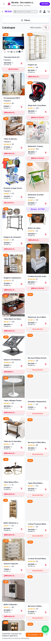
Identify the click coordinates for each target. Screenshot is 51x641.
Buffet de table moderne (34, 228)
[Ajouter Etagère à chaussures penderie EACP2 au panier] (21, 284)
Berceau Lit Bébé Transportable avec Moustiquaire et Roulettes (36, 606)
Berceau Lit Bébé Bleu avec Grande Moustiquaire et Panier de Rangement (37, 442)
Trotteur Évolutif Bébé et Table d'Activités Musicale (37, 559)
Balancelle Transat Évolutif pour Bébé (35, 146)
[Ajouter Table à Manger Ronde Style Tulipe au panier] (21, 407)
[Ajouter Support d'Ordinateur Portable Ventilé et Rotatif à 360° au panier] (21, 366)
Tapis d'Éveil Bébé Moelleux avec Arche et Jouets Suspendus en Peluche (37, 483)
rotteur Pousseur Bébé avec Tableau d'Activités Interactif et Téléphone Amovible (37, 524)
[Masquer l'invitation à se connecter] (46, 634)
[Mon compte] (44, 11)
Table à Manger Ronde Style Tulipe (12, 401)
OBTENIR (44, 4)
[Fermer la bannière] (4, 4)
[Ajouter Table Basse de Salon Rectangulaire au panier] (21, 325)
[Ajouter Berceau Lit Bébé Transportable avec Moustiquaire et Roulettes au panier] (45, 612)
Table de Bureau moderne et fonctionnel (13, 139)
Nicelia (8, 11)
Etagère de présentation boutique (37, 65)
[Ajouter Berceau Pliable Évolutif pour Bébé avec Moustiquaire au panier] (45, 364)
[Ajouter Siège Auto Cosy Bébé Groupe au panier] (45, 111)
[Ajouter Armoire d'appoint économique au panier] (21, 570)
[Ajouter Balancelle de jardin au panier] (45, 203)
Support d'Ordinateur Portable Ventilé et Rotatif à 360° (12, 360)
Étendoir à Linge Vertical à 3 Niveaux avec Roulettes (13, 188)
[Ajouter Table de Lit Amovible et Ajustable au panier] (21, 447)
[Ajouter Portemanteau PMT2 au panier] (21, 107)
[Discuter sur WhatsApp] (45, 629)
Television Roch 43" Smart (11, 57)
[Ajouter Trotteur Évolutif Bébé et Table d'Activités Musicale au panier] (45, 565)
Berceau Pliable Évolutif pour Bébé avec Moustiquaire (37, 358)
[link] (25, 4)
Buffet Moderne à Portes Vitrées (11, 523)
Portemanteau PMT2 (12, 98)
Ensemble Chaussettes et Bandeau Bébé (37, 402)
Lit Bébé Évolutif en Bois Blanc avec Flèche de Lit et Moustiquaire (37, 276)
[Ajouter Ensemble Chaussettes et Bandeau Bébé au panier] (45, 407)
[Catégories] (40, 11)
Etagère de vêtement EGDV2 (12, 237)
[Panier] (48, 11)
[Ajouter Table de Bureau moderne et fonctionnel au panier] (21, 147)
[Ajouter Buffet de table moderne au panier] (45, 234)
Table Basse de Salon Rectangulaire (12, 319)
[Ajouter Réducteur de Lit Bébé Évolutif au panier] (45, 323)
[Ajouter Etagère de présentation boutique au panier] (45, 71)
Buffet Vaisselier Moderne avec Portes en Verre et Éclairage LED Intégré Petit (12, 605)
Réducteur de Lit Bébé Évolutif (37, 317)
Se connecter (33, 635)
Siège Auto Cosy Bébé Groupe (37, 105)
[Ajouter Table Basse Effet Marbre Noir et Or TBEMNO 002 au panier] (21, 488)
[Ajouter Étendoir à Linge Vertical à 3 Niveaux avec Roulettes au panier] (21, 197)
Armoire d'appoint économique (11, 564)
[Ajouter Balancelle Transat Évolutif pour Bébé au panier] (45, 152)
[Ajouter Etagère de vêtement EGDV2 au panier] (21, 243)
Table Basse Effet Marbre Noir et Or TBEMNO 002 (11, 482)
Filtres (27, 20)
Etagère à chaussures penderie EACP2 (12, 278)
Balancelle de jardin (35, 195)
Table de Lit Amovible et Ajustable (12, 441)
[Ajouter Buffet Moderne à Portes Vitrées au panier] (21, 529)
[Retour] (2, 11)
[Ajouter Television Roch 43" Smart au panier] (21, 63)
